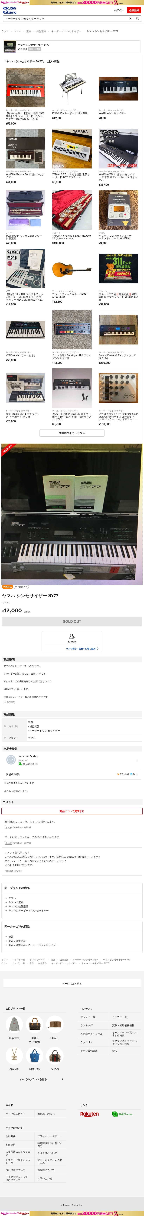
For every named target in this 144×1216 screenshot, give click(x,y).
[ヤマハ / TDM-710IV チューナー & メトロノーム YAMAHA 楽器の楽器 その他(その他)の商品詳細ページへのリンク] (118, 210)
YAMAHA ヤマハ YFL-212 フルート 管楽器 (24, 237)
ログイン (119, 10)
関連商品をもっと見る (72, 433)
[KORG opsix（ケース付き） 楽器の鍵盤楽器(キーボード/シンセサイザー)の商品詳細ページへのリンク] (25, 329)
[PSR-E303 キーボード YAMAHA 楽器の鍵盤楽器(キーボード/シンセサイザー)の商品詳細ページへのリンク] (72, 87)
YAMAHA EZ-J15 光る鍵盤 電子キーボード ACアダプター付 (71, 176)
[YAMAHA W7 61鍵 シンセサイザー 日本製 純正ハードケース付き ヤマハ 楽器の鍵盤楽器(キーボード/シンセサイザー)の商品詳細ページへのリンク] (118, 148)
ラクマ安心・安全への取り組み (81, 648)
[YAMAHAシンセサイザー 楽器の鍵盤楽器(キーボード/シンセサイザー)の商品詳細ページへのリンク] (118, 87)
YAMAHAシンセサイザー (112, 113)
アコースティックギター (63, 291)
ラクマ (5, 31)
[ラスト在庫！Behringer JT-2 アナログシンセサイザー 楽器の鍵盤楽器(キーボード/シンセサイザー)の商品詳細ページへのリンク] (72, 329)
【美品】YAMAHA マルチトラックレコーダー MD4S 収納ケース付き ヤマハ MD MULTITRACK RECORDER (25, 298)
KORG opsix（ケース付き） (21, 355)
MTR (8, 291)
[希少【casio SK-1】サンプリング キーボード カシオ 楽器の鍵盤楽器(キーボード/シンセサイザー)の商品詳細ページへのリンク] (25, 388)
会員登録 (134, 10)
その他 (102, 232)
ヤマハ (17, 31)
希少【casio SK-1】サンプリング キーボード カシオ (23, 415)
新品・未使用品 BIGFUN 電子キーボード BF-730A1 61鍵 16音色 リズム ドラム (71, 416)
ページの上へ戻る (72, 983)
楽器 (28, 31)
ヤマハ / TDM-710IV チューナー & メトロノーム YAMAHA (115, 237)
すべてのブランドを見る (33, 1079)
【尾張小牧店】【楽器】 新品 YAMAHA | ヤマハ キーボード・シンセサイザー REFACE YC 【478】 (25, 115)
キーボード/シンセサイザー (66, 31)
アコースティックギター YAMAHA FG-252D (70, 295)
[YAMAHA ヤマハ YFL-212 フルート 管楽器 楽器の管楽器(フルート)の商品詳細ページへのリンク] (25, 210)
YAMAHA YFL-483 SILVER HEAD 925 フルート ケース (71, 237)
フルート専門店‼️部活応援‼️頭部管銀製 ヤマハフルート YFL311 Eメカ (118, 296)
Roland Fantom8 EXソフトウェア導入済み (117, 356)
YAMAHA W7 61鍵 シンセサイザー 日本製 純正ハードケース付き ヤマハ (118, 177)
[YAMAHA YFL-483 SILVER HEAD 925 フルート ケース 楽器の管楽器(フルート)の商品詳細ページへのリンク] (72, 210)
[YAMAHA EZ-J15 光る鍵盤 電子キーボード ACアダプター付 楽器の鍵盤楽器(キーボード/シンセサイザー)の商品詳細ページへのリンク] (72, 148)
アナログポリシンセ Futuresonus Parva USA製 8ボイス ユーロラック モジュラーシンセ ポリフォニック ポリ (118, 418)
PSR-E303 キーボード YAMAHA (69, 113)
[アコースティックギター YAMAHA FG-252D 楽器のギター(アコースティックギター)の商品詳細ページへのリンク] (72, 268)
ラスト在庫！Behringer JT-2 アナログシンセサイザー (71, 356)
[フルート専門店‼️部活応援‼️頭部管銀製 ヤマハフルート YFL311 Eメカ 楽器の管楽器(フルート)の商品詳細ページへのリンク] (118, 268)
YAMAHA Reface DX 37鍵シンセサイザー (25, 176)
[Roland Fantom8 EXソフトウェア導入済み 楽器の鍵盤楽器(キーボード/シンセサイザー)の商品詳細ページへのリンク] (118, 329)
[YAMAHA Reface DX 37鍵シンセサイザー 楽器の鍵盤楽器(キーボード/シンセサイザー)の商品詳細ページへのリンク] (25, 148)
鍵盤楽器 (41, 31)
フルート (10, 232)
